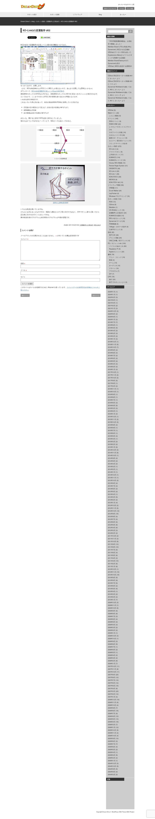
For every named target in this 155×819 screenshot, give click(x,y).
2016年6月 (111, 402)
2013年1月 (111, 502)
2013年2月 (111, 500)
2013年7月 (111, 486)
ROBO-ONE (113, 124)
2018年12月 (112, 341)
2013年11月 (112, 477)
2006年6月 (111, 716)
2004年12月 (112, 763)
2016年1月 (111, 414)
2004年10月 (112, 766)
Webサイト (112, 113)
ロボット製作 (112, 146)
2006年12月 (112, 699)
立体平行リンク (114, 229)
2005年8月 (111, 741)
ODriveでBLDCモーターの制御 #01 (120, 75)
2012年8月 (111, 516)
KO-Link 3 (112, 149)
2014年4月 (111, 464)
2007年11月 (112, 669)
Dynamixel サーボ (115, 221)
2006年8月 (111, 710)
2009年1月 (111, 633)
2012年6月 (111, 522)
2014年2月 (111, 469)
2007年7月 (111, 680)
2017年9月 (111, 380)
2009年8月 (111, 613)
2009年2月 (111, 630)
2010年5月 (111, 588)
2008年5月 (111, 652)
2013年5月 (111, 491)
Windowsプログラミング (117, 196)
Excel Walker (113, 190)
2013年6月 (111, 488)
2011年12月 (112, 536)
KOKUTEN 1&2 (114, 182)
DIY (110, 274)
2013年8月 (111, 483)
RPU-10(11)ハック (115, 218)
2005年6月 (111, 747)
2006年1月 (111, 727)
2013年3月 (111, 497)
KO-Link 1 (112, 174)
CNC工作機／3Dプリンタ (118, 240)
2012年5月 (111, 525)
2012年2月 (111, 533)
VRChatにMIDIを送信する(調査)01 (120, 66)
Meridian (112, 207)
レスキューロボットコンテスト (120, 127)
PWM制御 (112, 224)
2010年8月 (111, 580)
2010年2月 (111, 597)
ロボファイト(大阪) (116, 132)
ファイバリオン (114, 152)
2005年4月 (111, 752)
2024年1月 (111, 294)
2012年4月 (111, 527)
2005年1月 (111, 760)
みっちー (123, 14)
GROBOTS (113, 168)
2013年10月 (112, 480)
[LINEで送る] (45, 37)
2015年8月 (111, 427)
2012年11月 (112, 508)
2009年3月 (111, 627)
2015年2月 (111, 444)
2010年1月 (111, 599)
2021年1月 (111, 308)
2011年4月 (111, 558)
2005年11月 (112, 733)
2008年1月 (111, 663)
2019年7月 (111, 322)
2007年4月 (111, 688)
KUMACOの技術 (115, 215)
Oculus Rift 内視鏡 (115, 163)
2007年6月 (111, 683)
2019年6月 (111, 325)
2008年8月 (111, 644)
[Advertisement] (120, 795)
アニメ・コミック (115, 257)
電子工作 (112, 235)
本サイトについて (110, 8)
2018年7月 (111, 355)
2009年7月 (111, 616)
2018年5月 (111, 361)
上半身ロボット (114, 154)
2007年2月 (111, 694)
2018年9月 (111, 350)
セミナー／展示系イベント (118, 140)
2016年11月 (112, 389)
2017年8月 (111, 383)
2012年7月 (111, 519)
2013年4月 (111, 494)
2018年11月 (112, 344)
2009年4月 (111, 624)
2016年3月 (111, 408)
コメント (24, 239)
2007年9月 (111, 674)
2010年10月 (112, 575)
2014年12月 (112, 450)
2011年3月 (111, 561)
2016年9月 (111, 394)
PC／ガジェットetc (115, 243)
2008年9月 (111, 641)
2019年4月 (111, 330)
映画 (110, 260)
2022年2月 (111, 297)
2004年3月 (111, 774)
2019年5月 (111, 328)
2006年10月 (112, 705)
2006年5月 (111, 719)
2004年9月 (111, 769)
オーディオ (113, 265)
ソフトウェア (77, 14)
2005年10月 (112, 735)
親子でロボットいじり (117, 282)
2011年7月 (111, 550)
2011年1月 (111, 566)
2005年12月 (112, 730)
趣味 (109, 254)
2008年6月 (111, 649)
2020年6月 (111, 316)
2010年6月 (111, 586)
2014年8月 (111, 461)
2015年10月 (112, 422)
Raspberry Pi (113, 249)
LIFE (109, 276)
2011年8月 (111, 547)
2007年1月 (111, 697)
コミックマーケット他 (117, 143)
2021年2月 (111, 305)
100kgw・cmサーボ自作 (117, 226)
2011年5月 (111, 555)
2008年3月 (111, 658)
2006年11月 (112, 702)
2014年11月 (112, 452)
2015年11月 (112, 419)
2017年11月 (112, 375)
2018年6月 (111, 358)
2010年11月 (112, 572)
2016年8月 (111, 397)
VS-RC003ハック (115, 210)
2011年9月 (111, 544)
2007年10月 (112, 672)
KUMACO (112, 157)
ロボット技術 (54, 14)
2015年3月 (111, 441)
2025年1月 (111, 291)
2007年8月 (111, 677)
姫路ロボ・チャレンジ (117, 138)
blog (100, 14)
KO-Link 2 (97, 225)
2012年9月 (111, 513)
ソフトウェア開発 (114, 185)
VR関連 (111, 188)
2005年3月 (111, 755)
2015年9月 (111, 425)
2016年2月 (111, 411)
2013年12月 (112, 475)
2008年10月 (112, 638)
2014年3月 (111, 466)
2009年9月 (111, 611)
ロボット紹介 (32, 14)
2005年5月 (111, 749)
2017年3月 (111, 386)
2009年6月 (111, 619)
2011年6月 (111, 552)
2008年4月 (111, 655)
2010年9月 (111, 577)
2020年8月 (111, 314)
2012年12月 (112, 505)
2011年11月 (112, 538)
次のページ (96, 295)
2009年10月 (112, 608)
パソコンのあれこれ (116, 246)
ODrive (111, 204)
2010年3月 (111, 594)
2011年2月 (111, 563)
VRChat (110, 110)
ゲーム (111, 263)
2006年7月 (111, 713)
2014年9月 (111, 458)
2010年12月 (112, 569)
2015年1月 (111, 447)
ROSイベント (114, 121)
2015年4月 (111, 439)
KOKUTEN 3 (113, 177)
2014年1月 (111, 472)
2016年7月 (111, 400)
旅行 (110, 279)
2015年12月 (112, 416)
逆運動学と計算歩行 (86, 225)
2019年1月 (111, 339)
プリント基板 (114, 238)
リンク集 (130, 8)
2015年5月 (111, 436)
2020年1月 (111, 319)
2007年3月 (111, 691)
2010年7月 (111, 583)
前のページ (25, 295)
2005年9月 (111, 738)
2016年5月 (111, 405)
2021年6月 (111, 300)
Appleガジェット (115, 251)
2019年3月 (111, 333)
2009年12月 (112, 602)
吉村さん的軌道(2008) (60, 202)
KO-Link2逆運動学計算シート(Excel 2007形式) (48, 91)
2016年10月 (112, 391)
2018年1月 (111, 369)
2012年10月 (112, 511)
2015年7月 (111, 430)
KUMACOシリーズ (115, 160)
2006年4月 (111, 722)
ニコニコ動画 (114, 115)
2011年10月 (112, 541)
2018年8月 (111, 353)
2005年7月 (111, 744)
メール (121, 8)
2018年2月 (111, 366)
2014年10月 (112, 455)
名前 (23, 263)
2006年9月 (111, 708)
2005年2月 (111, 758)
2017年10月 (112, 378)
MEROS (112, 179)
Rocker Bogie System (116, 165)
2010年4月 (111, 591)
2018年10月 (112, 347)
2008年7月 (111, 647)
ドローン (112, 268)
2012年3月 (111, 530)
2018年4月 (111, 364)
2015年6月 (111, 433)
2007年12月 (112, 666)
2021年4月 (111, 303)
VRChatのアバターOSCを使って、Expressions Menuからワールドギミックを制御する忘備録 (120, 55)
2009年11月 (112, 605)
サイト (23, 277)
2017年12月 (112, 372)
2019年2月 (111, 336)
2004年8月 (111, 772)
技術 (109, 232)
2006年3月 (111, 724)
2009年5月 (111, 622)
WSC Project (130, 812)
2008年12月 (112, 636)
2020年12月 (112, 311)
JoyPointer (113, 193)
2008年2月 (111, 661)
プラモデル (113, 271)
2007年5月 (111, 685)
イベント (111, 118)
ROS (110, 201)
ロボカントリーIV (115, 135)
